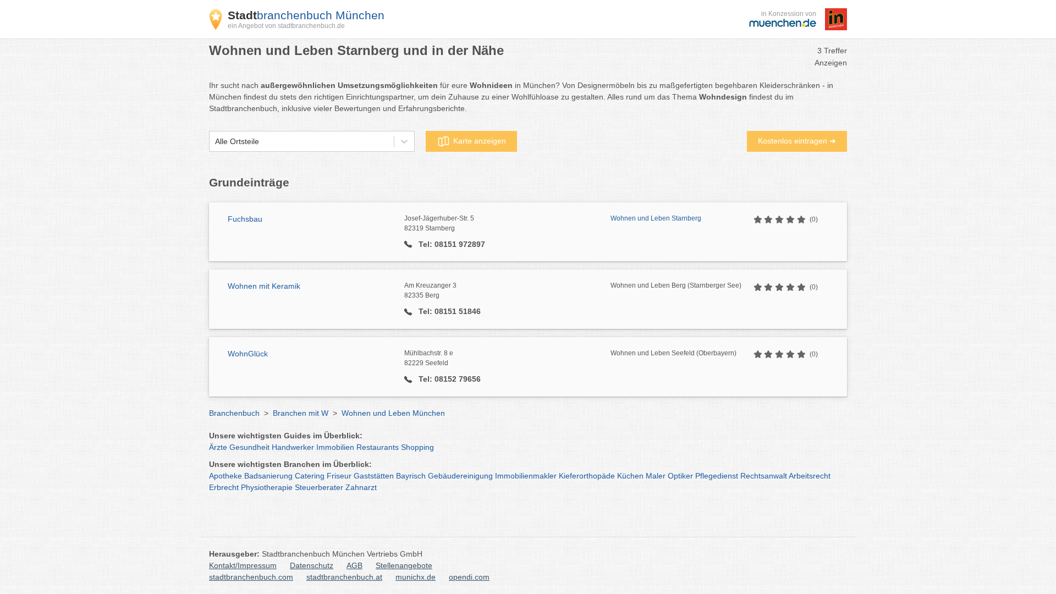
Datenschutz (311, 565)
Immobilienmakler (526, 475)
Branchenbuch (234, 413)
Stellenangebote (404, 565)
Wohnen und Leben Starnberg (655, 218)
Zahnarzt (361, 487)
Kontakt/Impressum (243, 565)
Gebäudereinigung (460, 475)
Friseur (339, 475)
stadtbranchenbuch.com (251, 577)
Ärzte (218, 447)
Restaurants (377, 447)
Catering (309, 475)
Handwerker (293, 447)
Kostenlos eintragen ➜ (797, 140)
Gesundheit (249, 447)
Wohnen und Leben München (393, 413)
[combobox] (215, 141)
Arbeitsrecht (810, 475)
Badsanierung (268, 475)
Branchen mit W (300, 413)
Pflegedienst (716, 475)
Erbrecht (224, 487)
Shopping (417, 447)
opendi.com (469, 577)
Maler (656, 475)
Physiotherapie (267, 487)
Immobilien (335, 447)
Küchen (630, 475)
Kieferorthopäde (587, 475)
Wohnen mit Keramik (264, 286)
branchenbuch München (306, 15)
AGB (354, 565)
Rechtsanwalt (763, 475)
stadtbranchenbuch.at (344, 577)
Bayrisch (411, 475)
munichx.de (415, 577)
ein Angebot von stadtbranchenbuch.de (286, 26)
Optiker (680, 475)
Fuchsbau (245, 219)
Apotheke (225, 475)
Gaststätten (374, 475)
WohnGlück (248, 353)
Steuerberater (319, 487)
